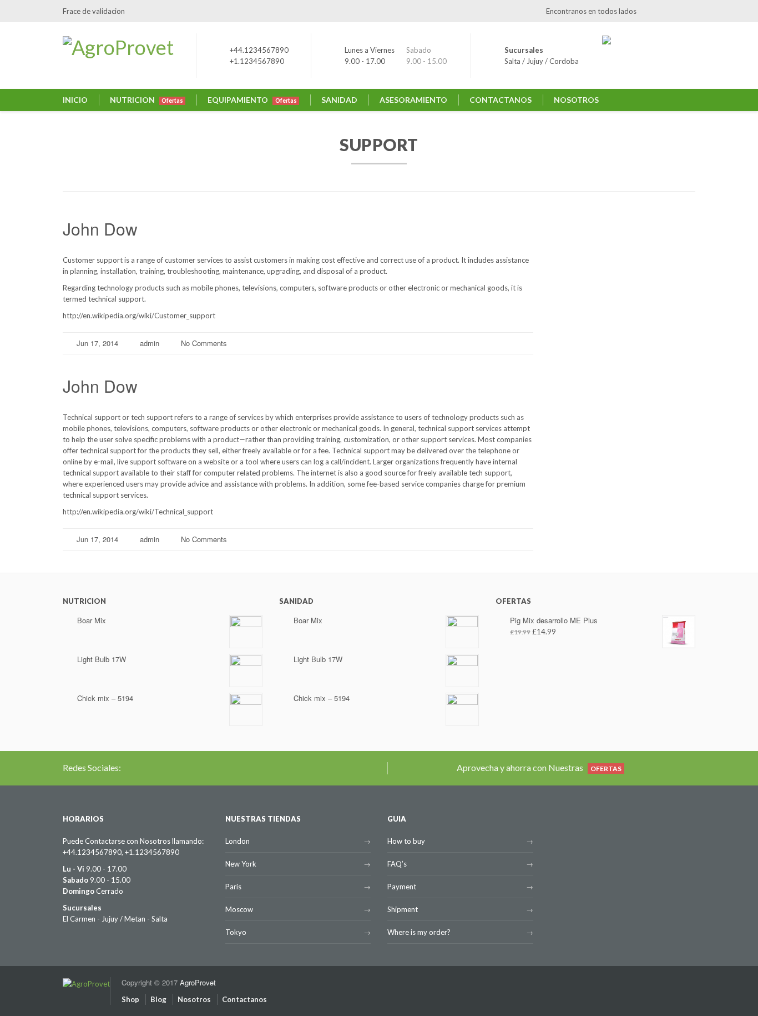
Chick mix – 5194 (105, 698)
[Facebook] (668, 11)
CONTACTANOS (500, 99)
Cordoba (564, 61)
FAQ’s (397, 863)
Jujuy (535, 61)
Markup (562, 492)
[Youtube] (687, 11)
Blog (158, 999)
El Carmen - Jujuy (90, 918)
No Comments (204, 343)
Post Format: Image (582, 369)
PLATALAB (567, 301)
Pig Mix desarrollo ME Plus (554, 620)
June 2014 (567, 431)
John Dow (100, 229)
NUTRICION (146, 99)
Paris (233, 886)
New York (240, 863)
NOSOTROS (576, 99)
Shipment (402, 909)
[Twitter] (650, 11)
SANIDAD (339, 99)
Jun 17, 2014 (97, 343)
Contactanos (244, 999)
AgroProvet (198, 982)
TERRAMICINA (574, 323)
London (237, 841)
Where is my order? (419, 932)
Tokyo (235, 932)
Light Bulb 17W (101, 659)
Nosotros (194, 999)
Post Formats (572, 515)
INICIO (75, 99)
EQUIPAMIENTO (252, 99)
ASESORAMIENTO (413, 99)
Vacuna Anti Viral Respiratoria (598, 278)
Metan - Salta (146, 918)
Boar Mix (91, 620)
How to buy (406, 841)
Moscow (239, 909)
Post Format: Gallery (583, 346)
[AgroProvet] (86, 977)
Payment (401, 886)
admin (149, 343)
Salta (512, 61)
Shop (130, 999)
